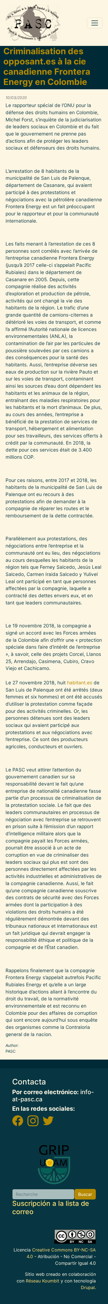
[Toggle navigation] (94, 22)
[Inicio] (33, 23)
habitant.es (79, 682)
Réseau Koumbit (42, 1281)
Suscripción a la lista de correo (50, 1207)
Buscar (85, 1194)
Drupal (88, 1287)
